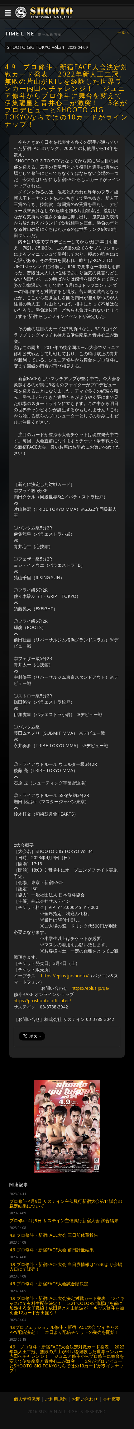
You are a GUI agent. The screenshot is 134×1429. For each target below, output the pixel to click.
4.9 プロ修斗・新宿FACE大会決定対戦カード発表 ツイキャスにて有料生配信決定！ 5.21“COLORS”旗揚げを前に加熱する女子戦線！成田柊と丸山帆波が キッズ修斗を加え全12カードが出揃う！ (66, 1305)
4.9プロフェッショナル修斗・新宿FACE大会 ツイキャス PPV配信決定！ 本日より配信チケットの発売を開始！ (64, 1329)
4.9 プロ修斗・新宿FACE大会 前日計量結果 (51, 1250)
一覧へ (123, 32)
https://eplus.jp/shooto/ (65, 976)
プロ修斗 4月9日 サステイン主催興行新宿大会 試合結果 (63, 1220)
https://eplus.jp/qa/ (90, 988)
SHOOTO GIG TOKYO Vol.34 (47, 47)
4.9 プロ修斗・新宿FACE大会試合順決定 (48, 1284)
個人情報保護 (27, 1399)
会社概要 (111, 1399)
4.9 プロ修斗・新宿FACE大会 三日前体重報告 (53, 1235)
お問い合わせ (85, 1399)
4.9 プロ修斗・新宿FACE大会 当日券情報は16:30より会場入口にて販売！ (65, 1266)
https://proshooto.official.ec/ (42, 1000)
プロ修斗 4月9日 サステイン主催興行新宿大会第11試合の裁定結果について (65, 1203)
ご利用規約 (56, 1399)
